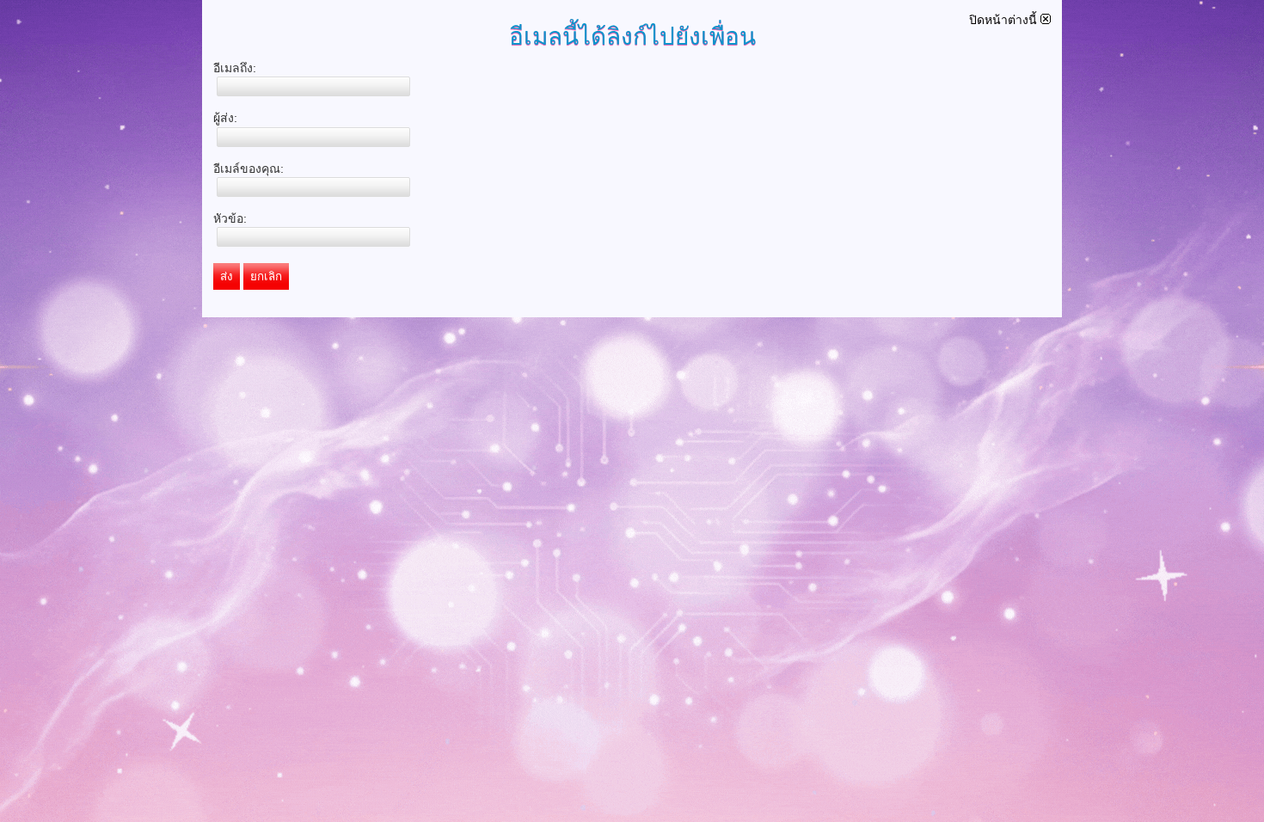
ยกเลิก (266, 276)
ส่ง (226, 276)
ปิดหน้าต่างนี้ (1004, 20)
